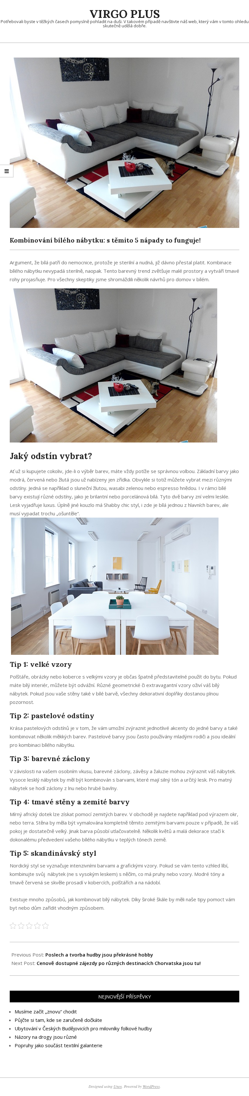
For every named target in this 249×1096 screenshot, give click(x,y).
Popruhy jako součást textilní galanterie (58, 1045)
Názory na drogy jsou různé (46, 1037)
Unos (117, 1086)
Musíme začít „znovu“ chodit (46, 1011)
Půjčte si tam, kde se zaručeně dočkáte (58, 1020)
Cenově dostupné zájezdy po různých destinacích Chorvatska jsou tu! (119, 963)
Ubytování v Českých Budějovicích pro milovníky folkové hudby (83, 1028)
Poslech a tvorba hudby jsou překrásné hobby (99, 954)
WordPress (151, 1086)
